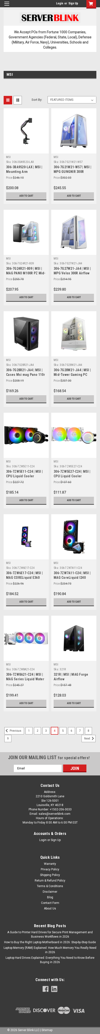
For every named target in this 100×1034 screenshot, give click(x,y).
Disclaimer (50, 891)
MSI (8, 157)
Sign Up (73, 3)
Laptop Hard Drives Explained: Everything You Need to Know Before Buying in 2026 (50, 960)
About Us (50, 908)
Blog (50, 897)
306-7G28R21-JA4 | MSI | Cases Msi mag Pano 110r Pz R (25, 374)
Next (87, 738)
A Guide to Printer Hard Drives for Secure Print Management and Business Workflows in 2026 (50, 934)
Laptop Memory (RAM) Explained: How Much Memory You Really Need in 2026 (50, 950)
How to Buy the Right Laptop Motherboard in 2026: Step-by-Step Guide (50, 942)
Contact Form (50, 903)
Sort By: (37, 99)
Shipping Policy (50, 875)
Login (59, 3)
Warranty (50, 864)
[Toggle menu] (6, 6)
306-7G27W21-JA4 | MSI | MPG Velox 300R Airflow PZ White (72, 273)
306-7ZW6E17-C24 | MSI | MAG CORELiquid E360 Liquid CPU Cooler (24, 577)
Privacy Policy (50, 869)
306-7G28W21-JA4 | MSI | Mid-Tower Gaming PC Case (72, 374)
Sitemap (47, 1030)
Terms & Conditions (50, 886)
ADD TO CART (26, 195)
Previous (15, 730)
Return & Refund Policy (50, 880)
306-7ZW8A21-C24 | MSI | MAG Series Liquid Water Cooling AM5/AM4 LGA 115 (26, 679)
